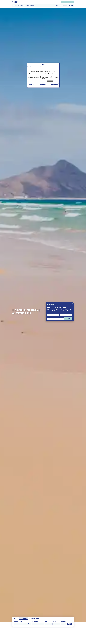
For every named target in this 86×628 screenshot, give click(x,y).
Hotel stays (27, 5)
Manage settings (54, 84)
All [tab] (16, 618)
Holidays (17, 5)
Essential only (42, 84)
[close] (72, 304)
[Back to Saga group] (15, 2)
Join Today (68, 318)
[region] (43, 75)
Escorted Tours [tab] (35, 618)
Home (14, 5)
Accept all (31, 84)
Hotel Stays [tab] (24, 618)
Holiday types (22, 5)
